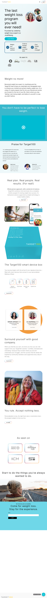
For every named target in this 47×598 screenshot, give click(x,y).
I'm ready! (8, 422)
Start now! (23, 199)
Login (43, 1)
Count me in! (8, 293)
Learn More (10, 39)
